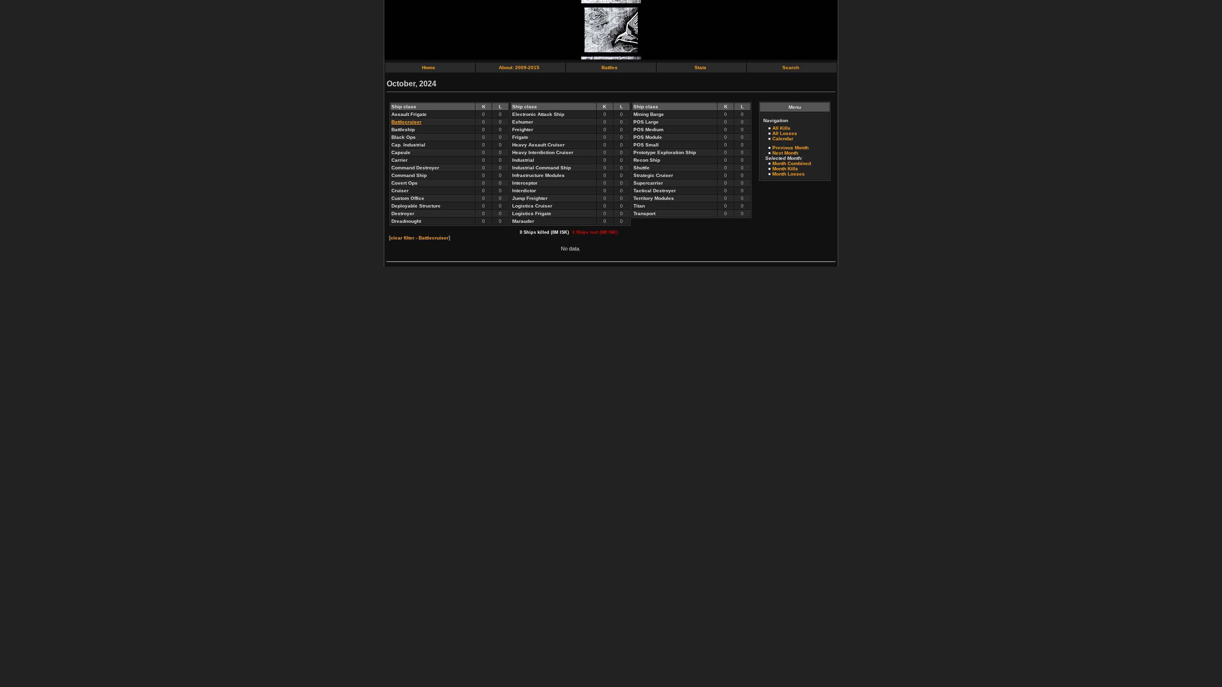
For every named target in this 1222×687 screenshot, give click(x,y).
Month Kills (785, 168)
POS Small (646, 144)
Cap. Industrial (408, 144)
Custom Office (407, 198)
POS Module (647, 137)
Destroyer (402, 213)
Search (790, 67)
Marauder (523, 221)
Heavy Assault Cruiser (538, 144)
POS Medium (648, 129)
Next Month (785, 153)
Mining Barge (648, 114)
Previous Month (790, 147)
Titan (639, 205)
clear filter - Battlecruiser (419, 237)
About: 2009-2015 (519, 67)
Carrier (399, 160)
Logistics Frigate (531, 213)
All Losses (784, 133)
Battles (609, 67)
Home (428, 67)
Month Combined (791, 163)
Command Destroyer (415, 167)
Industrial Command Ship (541, 167)
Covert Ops (404, 183)
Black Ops (403, 137)
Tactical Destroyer (654, 190)
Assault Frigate (409, 114)
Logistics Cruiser (532, 205)
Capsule (401, 152)
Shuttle (641, 167)
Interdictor (524, 190)
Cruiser (400, 190)
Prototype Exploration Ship (664, 152)
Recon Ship (646, 160)
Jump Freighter (530, 198)
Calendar (782, 138)
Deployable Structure (416, 205)
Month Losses (788, 174)
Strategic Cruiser (653, 175)
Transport (644, 213)
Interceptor (524, 183)
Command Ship (409, 175)
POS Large (646, 122)
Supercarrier (648, 183)
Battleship (403, 129)
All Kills (781, 128)
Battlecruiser (406, 122)
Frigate (520, 137)
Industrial (523, 160)
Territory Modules (653, 198)
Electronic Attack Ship (538, 114)
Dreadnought (406, 221)
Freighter (522, 129)
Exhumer (522, 122)
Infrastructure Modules (538, 175)
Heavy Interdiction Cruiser (542, 152)
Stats (700, 67)
